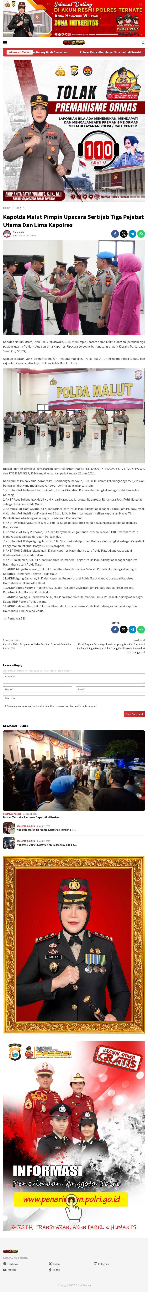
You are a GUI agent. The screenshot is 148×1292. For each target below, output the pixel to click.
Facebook (13, 1264)
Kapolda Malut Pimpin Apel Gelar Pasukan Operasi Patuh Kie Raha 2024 (37, 644)
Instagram (103, 1264)
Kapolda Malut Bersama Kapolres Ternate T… (46, 829)
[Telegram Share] (132, 234)
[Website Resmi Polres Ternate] (74, 42)
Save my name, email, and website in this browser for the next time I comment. (52, 706)
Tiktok (56, 1269)
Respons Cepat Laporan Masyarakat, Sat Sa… (47, 844)
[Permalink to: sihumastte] (7, 233)
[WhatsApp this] (141, 234)
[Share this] (115, 234)
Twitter (56, 1264)
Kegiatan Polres (12, 814)
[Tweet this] (124, 234)
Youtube (12, 1269)
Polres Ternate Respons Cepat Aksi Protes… (32, 817)
